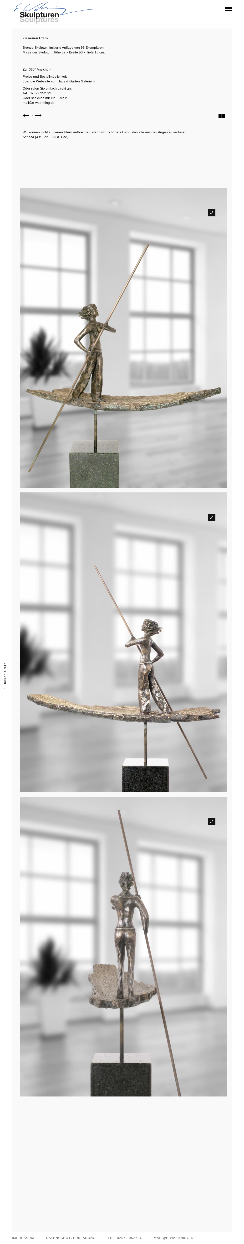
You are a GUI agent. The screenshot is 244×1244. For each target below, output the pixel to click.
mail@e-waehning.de (39, 103)
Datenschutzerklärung (71, 1238)
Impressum (23, 1238)
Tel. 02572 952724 (125, 1238)
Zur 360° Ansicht (35, 69)
